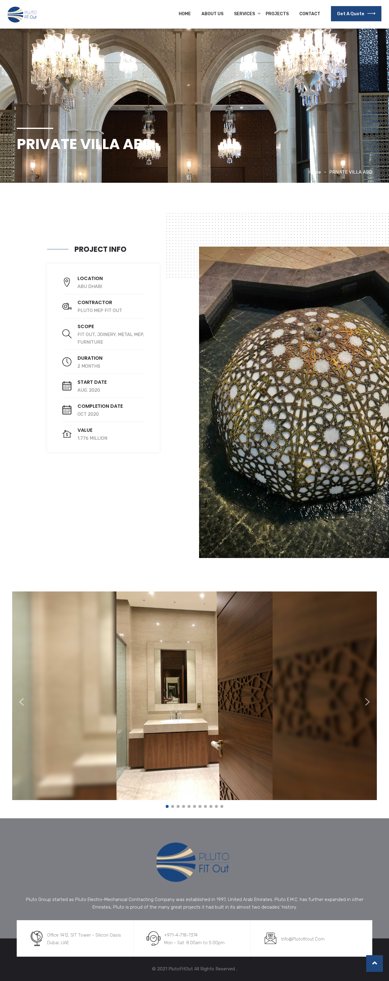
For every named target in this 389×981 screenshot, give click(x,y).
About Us (212, 13)
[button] (21, 702)
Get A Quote (350, 13)
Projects (277, 13)
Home (185, 13)
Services (244, 13)
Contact (309, 13)
